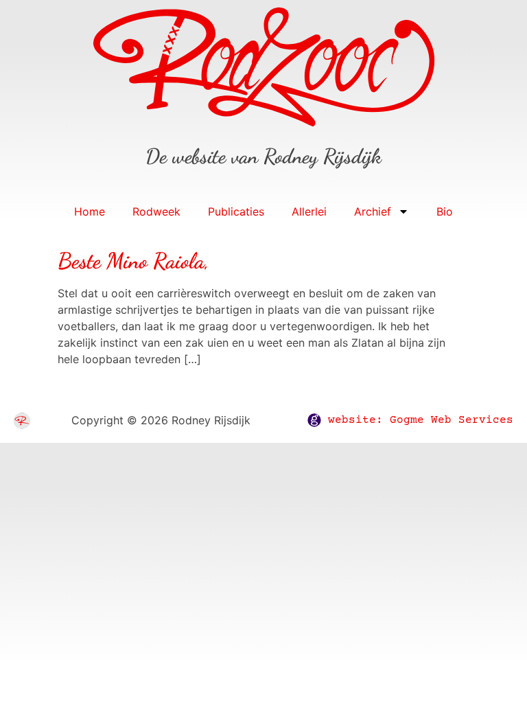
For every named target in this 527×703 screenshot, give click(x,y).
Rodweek (156, 211)
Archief (372, 211)
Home (89, 211)
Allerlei (309, 211)
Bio (444, 211)
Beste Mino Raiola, (133, 261)
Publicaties (236, 211)
